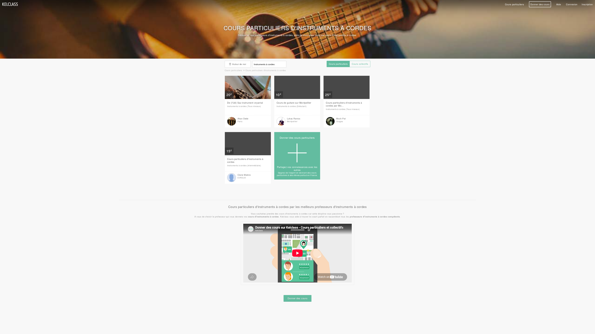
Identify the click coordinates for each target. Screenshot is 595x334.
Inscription (587, 4)
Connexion (571, 4)
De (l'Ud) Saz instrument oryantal (245, 102)
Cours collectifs (360, 63)
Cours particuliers (514, 4)
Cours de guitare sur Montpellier (294, 102)
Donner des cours (539, 4)
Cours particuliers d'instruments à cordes (245, 160)
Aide (558, 4)
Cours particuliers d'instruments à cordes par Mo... (344, 104)
